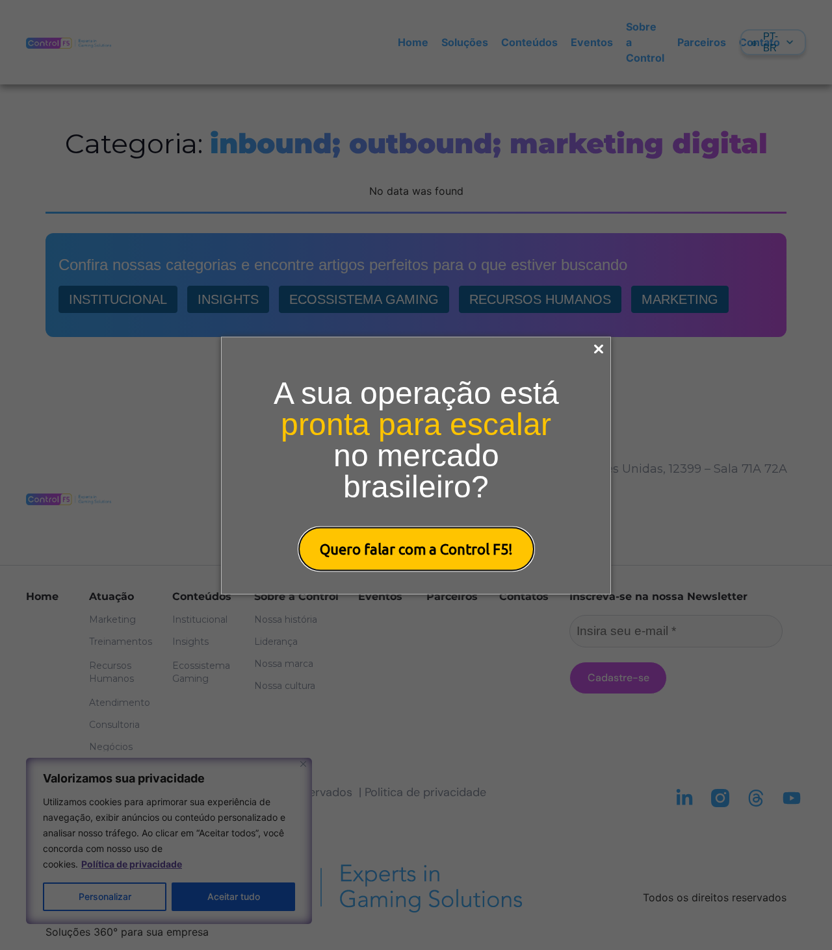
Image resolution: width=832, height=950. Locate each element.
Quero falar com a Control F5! (416, 548)
